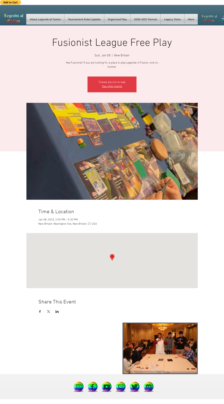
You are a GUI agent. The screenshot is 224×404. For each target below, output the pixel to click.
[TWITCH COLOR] (120, 386)
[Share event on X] (48, 311)
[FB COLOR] (92, 386)
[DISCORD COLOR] (148, 386)
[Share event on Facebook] (40, 311)
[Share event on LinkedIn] (57, 311)
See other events (112, 86)
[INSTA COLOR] (78, 386)
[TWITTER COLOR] (134, 386)
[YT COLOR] (106, 386)
